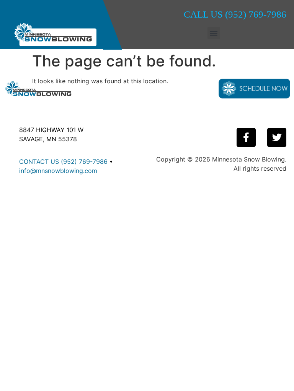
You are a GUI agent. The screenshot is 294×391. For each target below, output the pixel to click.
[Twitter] (276, 137)
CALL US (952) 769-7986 (235, 14)
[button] (213, 33)
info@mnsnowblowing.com (58, 170)
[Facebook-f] (246, 137)
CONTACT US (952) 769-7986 (63, 161)
